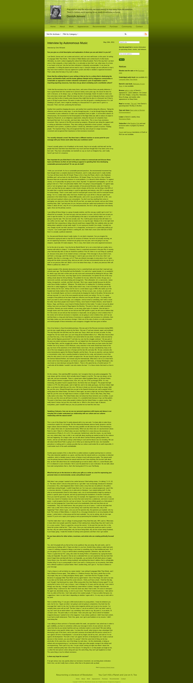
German (129, 132)
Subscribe (145, 34)
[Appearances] (83, 26)
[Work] (71, 26)
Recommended (114, 679)
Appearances (96, 679)
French (121, 132)
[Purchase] (114, 26)
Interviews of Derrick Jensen (107, 667)
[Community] (127, 26)
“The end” (134, 103)
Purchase (105, 679)
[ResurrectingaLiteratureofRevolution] (74, 674)
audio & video (129, 90)
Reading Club (135, 123)
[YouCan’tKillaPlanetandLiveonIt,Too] (118, 674)
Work (88, 679)
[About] (62, 26)
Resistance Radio (124, 119)
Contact (123, 679)
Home (78, 679)
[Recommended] (99, 26)
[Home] (53, 26)
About (83, 679)
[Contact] (139, 26)
